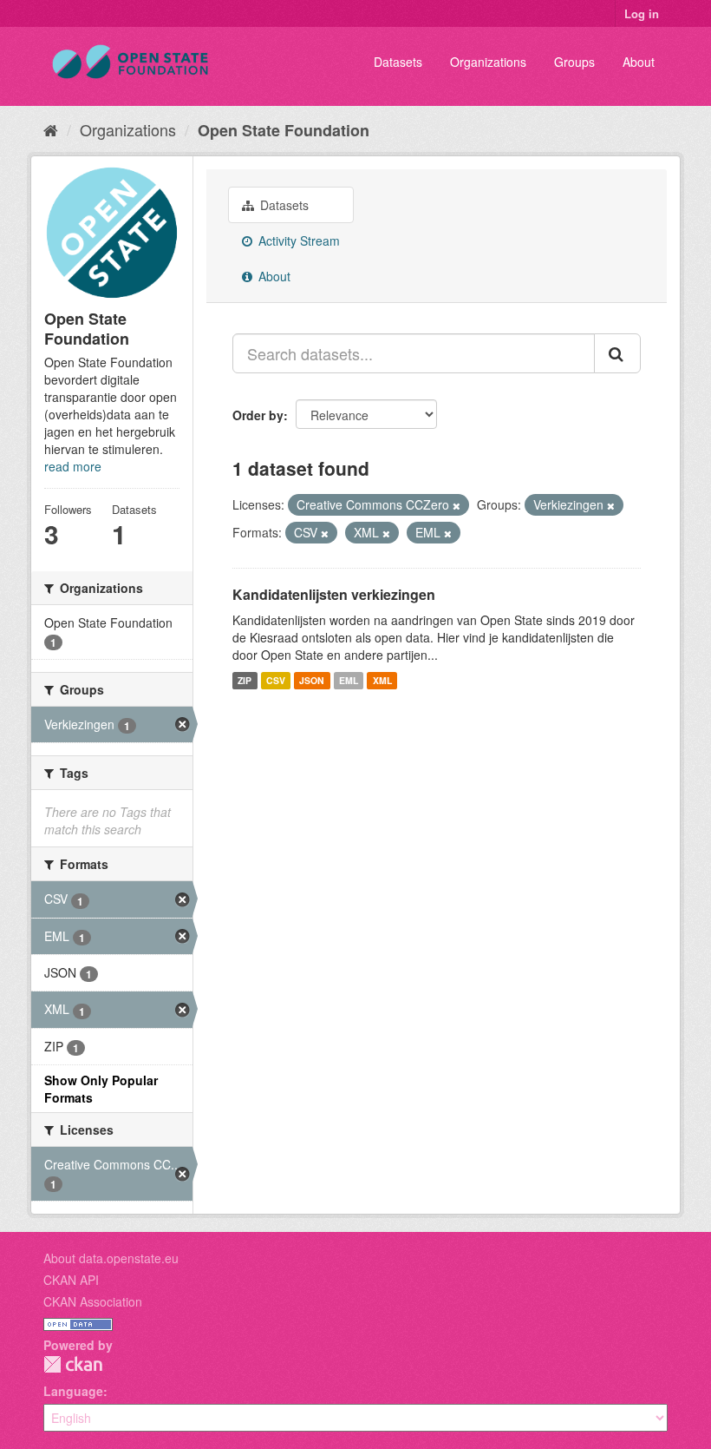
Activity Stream (297, 240)
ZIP (244, 680)
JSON (311, 680)
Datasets (398, 61)
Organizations (488, 61)
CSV (275, 680)
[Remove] (456, 505)
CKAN (72, 1364)
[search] (617, 353)
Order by (258, 415)
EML (348, 680)
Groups (574, 61)
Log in (641, 13)
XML (382, 680)
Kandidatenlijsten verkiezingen (333, 594)
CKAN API (71, 1279)
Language (73, 1391)
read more (72, 466)
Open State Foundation (283, 130)
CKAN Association (92, 1301)
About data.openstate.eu (111, 1258)
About (639, 61)
